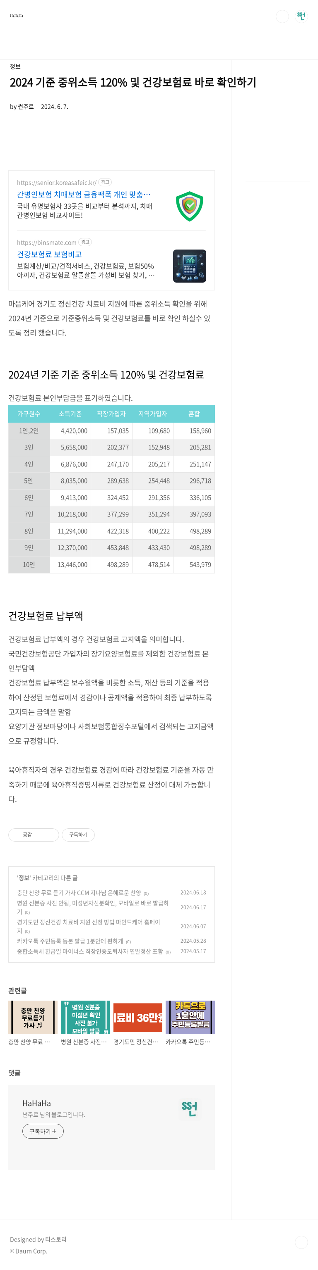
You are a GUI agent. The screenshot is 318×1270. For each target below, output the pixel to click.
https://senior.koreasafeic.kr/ (56, 182)
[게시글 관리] (50, 835)
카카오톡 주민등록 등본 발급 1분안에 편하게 (70, 941)
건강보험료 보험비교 (49, 254)
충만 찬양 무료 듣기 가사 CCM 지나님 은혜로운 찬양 (79, 892)
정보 (24, 877)
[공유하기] (39, 835)
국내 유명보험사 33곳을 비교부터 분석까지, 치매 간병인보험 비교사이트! (84, 210)
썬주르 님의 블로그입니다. (53, 1114)
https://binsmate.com (47, 242)
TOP (301, 1242)
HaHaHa (16, 16)
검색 (282, 16)
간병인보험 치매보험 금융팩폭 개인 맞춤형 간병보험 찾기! (83, 195)
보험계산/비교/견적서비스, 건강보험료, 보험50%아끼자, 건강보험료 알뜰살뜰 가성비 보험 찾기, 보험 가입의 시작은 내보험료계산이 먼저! (85, 270)
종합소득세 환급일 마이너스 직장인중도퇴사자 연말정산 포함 (90, 951)
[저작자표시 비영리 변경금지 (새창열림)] (106, 835)
